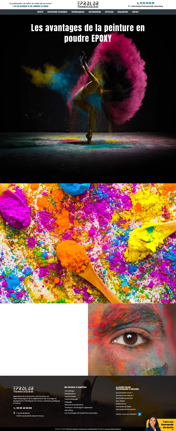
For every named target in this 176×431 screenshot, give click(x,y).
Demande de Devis (123, 407)
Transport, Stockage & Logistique (78, 407)
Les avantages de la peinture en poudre (81, 413)
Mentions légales (72, 429)
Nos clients (120, 401)
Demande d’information (126, 409)
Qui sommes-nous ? (124, 393)
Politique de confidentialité (88, 429)
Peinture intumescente (74, 405)
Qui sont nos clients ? (125, 395)
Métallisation (70, 394)
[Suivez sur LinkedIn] (139, 414)
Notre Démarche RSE (124, 398)
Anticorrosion (70, 396)
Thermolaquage (71, 399)
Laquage (68, 402)
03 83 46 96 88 (147, 3)
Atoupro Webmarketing (113, 429)
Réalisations (121, 404)
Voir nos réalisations (20, 170)
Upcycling (69, 410)
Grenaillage (69, 391)
